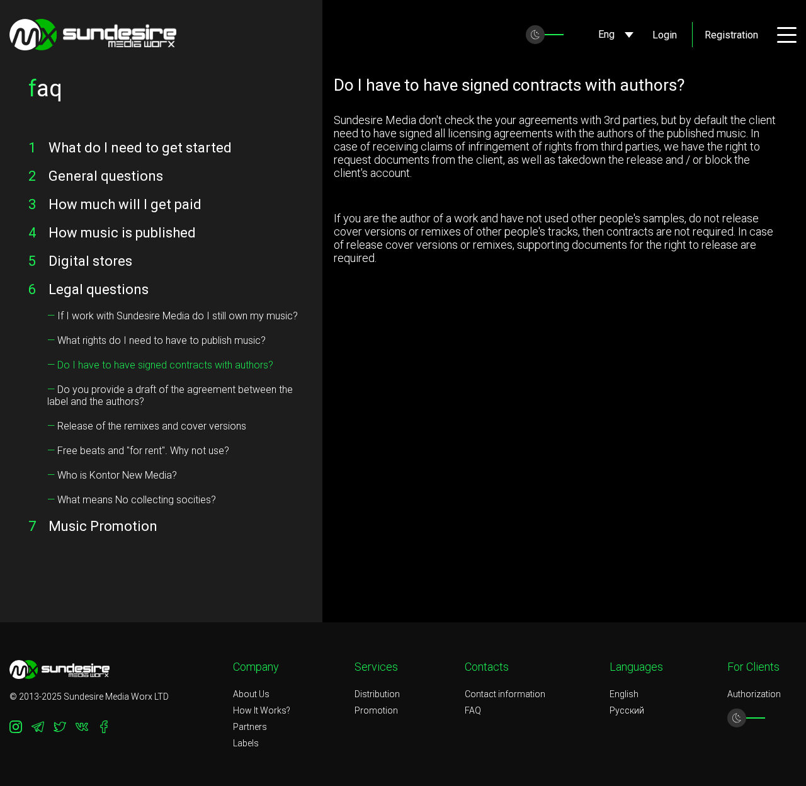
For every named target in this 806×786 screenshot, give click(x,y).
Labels (246, 743)
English (624, 694)
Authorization (754, 694)
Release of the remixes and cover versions (146, 426)
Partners (250, 727)
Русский (627, 710)
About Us (251, 694)
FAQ (473, 710)
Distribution (377, 694)
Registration (731, 35)
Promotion (376, 710)
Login (664, 35)
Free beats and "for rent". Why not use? (138, 451)
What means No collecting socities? (131, 500)
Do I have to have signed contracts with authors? (160, 365)
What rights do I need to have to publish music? (156, 340)
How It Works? (261, 710)
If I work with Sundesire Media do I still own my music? (172, 316)
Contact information (505, 694)
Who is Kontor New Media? (112, 475)
